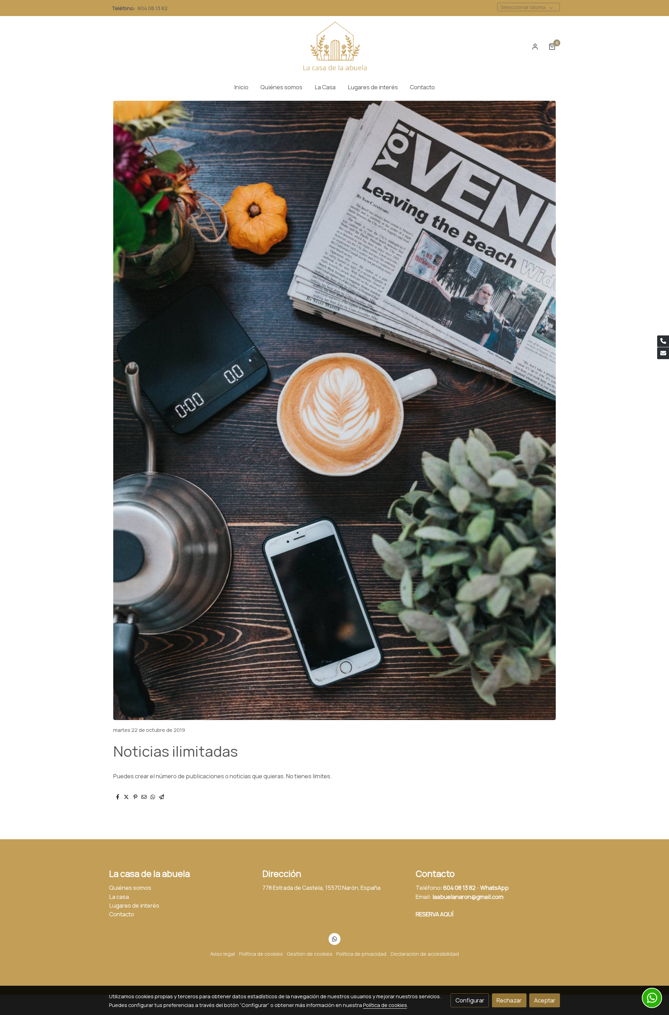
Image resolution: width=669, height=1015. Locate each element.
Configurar (469, 1000)
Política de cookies (261, 953)
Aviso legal (222, 953)
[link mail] (663, 353)
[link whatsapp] (334, 938)
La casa (119, 897)
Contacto (121, 914)
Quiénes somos (130, 888)
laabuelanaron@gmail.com (467, 897)
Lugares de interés (134, 905)
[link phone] (663, 341)
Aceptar (544, 1000)
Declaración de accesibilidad (425, 953)
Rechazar (509, 1000)
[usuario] (535, 46)
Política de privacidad (361, 953)
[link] (334, 47)
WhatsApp (494, 888)
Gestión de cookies (309, 953)
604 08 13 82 (153, 8)
